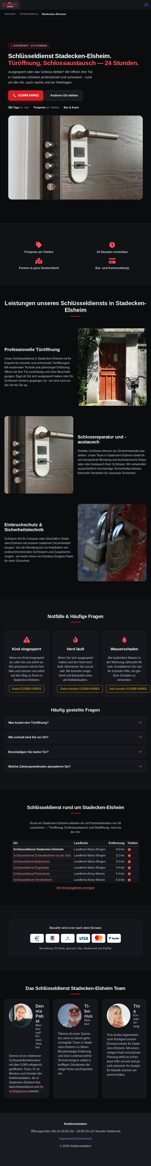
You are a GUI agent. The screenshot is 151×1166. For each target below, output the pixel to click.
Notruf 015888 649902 (26, 688)
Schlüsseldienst (29, 14)
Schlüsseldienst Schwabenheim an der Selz (42, 855)
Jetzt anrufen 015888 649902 (128, 688)
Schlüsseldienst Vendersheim (32, 879)
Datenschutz (84, 1138)
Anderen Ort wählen (64, 95)
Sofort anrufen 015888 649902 (80, 688)
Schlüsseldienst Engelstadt (31, 867)
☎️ (129, 849)
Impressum (66, 1138)
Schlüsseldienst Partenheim (31, 873)
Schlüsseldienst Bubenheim (31, 861)
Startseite (9, 14)
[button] (146, 4)
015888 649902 (28, 95)
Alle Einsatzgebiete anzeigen (75, 887)
